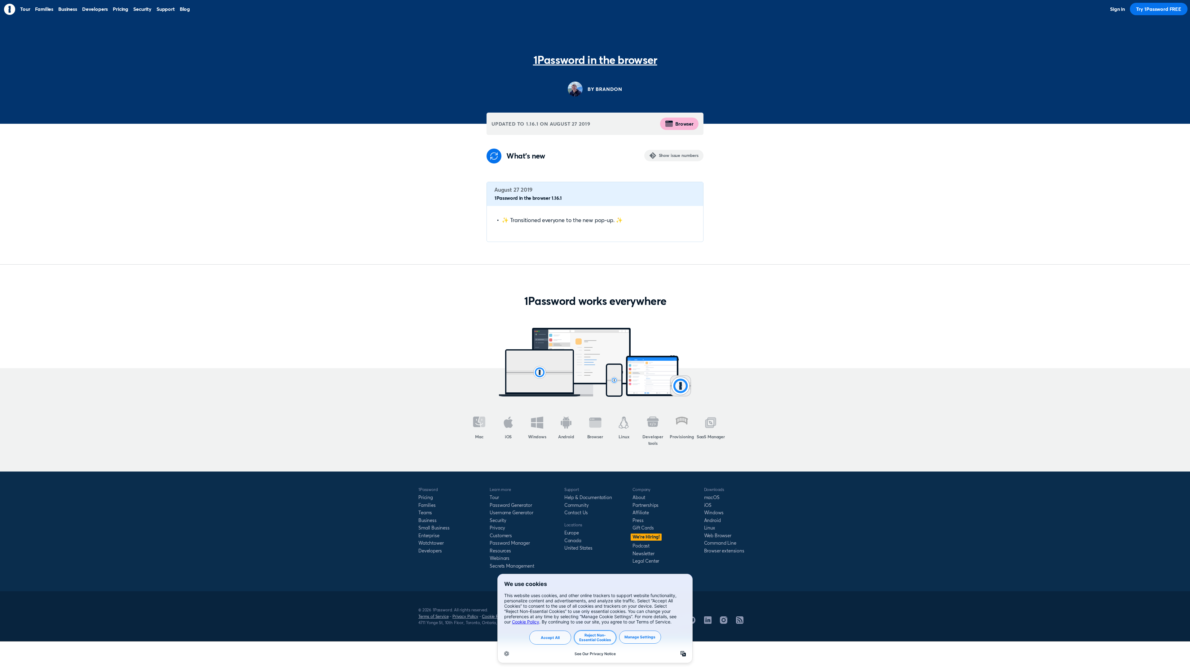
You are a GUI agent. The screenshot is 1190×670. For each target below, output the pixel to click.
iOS (508, 437)
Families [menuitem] (44, 9)
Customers (501, 535)
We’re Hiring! (646, 537)
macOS (712, 497)
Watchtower (430, 543)
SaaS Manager (711, 437)
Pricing (425, 497)
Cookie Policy (494, 616)
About (638, 497)
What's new (525, 156)
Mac (479, 437)
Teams (425, 513)
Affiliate (640, 513)
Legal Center (645, 561)
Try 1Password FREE (1158, 9)
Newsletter (643, 553)
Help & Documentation (588, 497)
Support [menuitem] (165, 9)
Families (427, 505)
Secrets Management (512, 566)
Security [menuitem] (142, 9)
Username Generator (511, 513)
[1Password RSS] (739, 622)
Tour (494, 497)
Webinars (499, 558)
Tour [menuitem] (25, 9)
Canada (572, 540)
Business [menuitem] (67, 9)
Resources (500, 551)
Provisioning (682, 437)
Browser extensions (724, 551)
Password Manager (510, 543)
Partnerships (645, 505)
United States (578, 548)
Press (637, 520)
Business (427, 520)
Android (566, 437)
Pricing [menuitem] (120, 9)
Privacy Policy (465, 616)
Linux (624, 437)
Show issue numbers (679, 155)
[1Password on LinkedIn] (708, 622)
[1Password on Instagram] (723, 622)
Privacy (497, 528)
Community (576, 505)
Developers (430, 551)
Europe (571, 533)
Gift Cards (643, 528)
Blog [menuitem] (185, 9)
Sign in (1117, 9)
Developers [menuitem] (95, 9)
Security (498, 520)
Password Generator (511, 505)
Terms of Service (433, 616)
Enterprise (428, 535)
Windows (537, 437)
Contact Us (576, 513)
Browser (684, 124)
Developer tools (652, 440)
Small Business (434, 528)
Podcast (641, 546)
